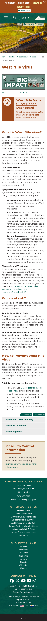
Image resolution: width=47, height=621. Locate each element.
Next (41, 83)
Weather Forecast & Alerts (23, 592)
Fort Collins (23, 552)
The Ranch (23, 535)
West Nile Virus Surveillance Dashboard (28, 104)
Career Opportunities (23, 588)
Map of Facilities (23, 491)
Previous (5, 83)
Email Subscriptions (29, 585)
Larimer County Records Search (23, 532)
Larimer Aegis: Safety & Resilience (23, 526)
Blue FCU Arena (23, 510)
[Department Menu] (43, 57)
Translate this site (23, 602)
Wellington (23, 565)
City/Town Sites (22, 543)
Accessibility (25, 596)
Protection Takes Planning (19, 419)
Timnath (23, 562)
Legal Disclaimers (23, 599)
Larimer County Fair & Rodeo (23, 529)
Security (35, 596)
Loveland (23, 559)
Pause (3, 92)
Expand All (27, 415)
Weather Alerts (25, 10)
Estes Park (23, 549)
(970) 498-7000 (23, 496)
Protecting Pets (13, 431)
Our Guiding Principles (27, 499)
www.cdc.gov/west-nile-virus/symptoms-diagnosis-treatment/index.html (20, 289)
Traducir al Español (33, 24)
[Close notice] (45, 1)
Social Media (15, 585)
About (13, 499)
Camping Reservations (24, 513)
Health (12, 57)
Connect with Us (22, 576)
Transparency (13, 596)
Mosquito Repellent (15, 425)
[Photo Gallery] (19, 24)
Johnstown (23, 555)
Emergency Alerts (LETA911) (23, 519)
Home (4, 57)
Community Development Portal (23, 516)
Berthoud (23, 546)
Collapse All (40, 415)
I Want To (25, 18)
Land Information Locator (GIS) (23, 522)
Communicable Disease (26, 57)
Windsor (23, 568)
